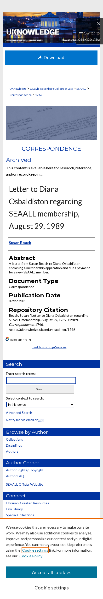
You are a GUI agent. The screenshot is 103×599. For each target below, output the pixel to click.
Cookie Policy (30, 556)
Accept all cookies (51, 572)
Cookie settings (35, 550)
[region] (51, 558)
